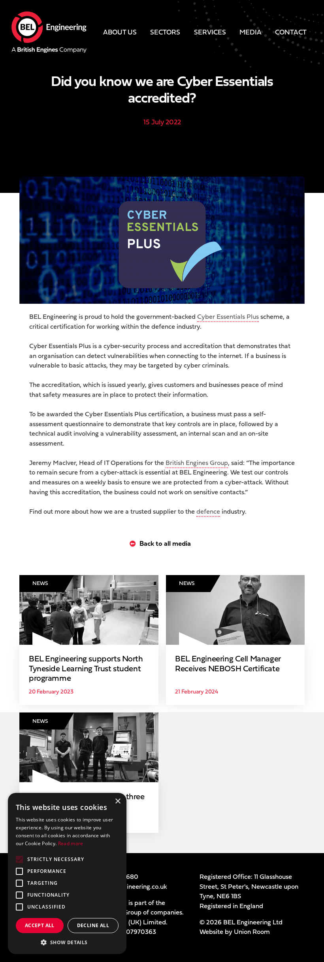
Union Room (252, 931)
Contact (291, 32)
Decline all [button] (93, 925)
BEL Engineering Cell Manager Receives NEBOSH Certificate (228, 663)
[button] (67, 942)
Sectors (165, 32)
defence (208, 511)
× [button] (118, 801)
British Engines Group (197, 462)
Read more (70, 843)
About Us (120, 32)
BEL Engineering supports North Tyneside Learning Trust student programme (86, 668)
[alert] (67, 873)
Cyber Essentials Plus (228, 316)
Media (250, 32)
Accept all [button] (40, 925)
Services (210, 32)
